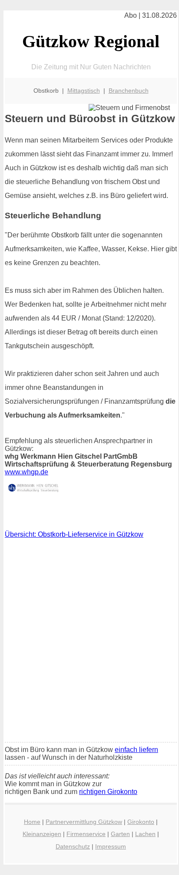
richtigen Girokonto (108, 791)
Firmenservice (86, 833)
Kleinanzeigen (42, 833)
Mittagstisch (83, 90)
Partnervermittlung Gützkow (84, 821)
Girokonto (140, 821)
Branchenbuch (129, 90)
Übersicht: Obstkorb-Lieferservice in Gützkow (74, 534)
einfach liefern (136, 749)
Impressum (110, 846)
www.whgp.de (26, 472)
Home (32, 821)
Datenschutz (73, 846)
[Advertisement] (89, 642)
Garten (120, 833)
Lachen (145, 833)
